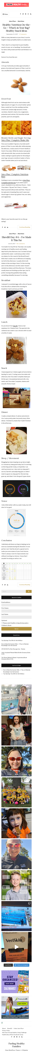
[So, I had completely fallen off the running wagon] (16, 854)
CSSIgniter (25, 1050)
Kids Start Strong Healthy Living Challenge (14, 1032)
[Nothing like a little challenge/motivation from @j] (16, 761)
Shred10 (9, 1028)
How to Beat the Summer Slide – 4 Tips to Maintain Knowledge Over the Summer (15, 644)
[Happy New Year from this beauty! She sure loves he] (16, 730)
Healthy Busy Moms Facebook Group (12, 1034)
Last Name (4, 614)
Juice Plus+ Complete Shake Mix (15, 140)
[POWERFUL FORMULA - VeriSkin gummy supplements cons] (16, 947)
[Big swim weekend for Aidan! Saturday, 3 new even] (16, 700)
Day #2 (15, 326)
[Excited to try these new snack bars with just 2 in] (16, 823)
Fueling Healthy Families (17, 1045)
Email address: (5, 602)
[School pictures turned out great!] (16, 885)
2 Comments (23, 34)
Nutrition (21, 21)
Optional (4, 620)
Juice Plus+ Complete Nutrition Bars (14, 175)
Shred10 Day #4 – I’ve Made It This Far (16, 239)
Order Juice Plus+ (19, 1028)
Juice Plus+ (12, 21)
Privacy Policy (6, 1030)
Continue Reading (24, 227)
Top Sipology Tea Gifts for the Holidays (11, 640)
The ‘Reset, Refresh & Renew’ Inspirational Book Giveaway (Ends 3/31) (14, 658)
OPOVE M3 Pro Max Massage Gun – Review (13, 649)
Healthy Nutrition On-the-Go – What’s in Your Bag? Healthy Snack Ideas (16, 27)
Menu (6, 14)
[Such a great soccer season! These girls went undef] (16, 792)
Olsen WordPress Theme (12, 1050)
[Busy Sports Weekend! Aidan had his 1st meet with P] (16, 916)
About (4, 1028)
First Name (4, 608)
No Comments (21, 243)
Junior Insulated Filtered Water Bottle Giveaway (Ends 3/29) (15, 653)
